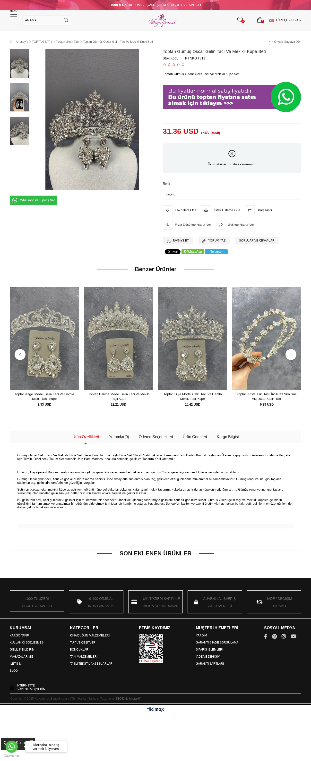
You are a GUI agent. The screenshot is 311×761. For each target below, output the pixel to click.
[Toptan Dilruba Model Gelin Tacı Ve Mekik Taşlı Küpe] (118, 339)
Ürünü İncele (50, 381)
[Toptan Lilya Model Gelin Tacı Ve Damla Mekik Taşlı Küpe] (192, 339)
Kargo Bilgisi (228, 437)
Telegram (216, 251)
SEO (118, 698)
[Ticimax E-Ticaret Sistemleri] (155, 709)
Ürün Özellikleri (85, 437)
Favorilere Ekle (39, 381)
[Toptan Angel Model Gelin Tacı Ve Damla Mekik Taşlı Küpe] (44, 339)
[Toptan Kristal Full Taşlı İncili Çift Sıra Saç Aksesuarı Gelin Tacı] (266, 339)
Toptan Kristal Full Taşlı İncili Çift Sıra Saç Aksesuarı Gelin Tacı (267, 396)
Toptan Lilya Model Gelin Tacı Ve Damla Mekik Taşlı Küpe (193, 396)
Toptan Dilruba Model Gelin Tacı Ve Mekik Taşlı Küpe (118, 396)
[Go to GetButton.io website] (11, 756)
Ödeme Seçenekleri (156, 437)
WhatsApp (194, 251)
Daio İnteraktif (131, 698)
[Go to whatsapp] (12, 747)
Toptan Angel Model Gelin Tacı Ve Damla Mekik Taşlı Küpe (44, 396)
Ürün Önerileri (195, 437)
